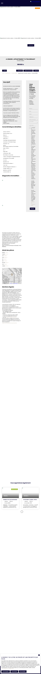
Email (30, 114)
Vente (3, 73)
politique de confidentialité (33, 203)
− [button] (3, 271)
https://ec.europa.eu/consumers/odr (9, 323)
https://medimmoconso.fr (11, 317)
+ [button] (3, 269)
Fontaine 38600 (14, 73)
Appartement (8, 73)
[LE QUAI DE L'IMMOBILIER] (35, 3)
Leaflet (11, 283)
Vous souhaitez (31, 121)
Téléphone (31, 116)
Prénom (30, 108)
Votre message (31, 125)
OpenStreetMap (15, 283)
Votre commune (32, 119)
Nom (30, 111)
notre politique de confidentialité (7, 668)
